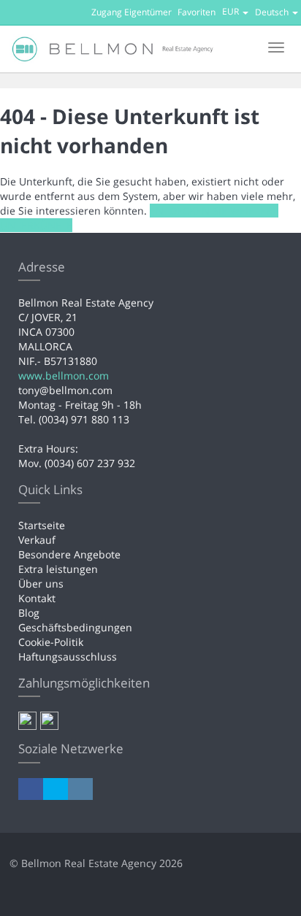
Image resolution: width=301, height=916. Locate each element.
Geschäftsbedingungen (75, 627)
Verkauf (37, 540)
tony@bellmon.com (65, 390)
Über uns (41, 583)
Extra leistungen (58, 569)
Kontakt (37, 598)
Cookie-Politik (50, 642)
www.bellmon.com (63, 375)
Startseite (41, 525)
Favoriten (197, 12)
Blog (28, 613)
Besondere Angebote (69, 554)
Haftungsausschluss (67, 656)
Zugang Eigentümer (131, 12)
